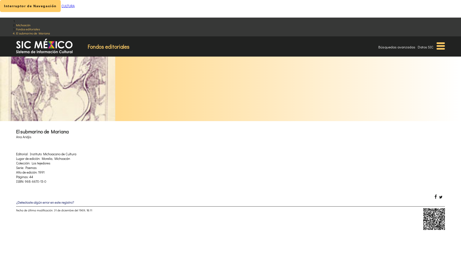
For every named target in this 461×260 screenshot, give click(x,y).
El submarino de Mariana (33, 33)
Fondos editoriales (28, 29)
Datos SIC (425, 47)
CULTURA (68, 6)
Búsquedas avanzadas (396, 47)
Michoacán (23, 25)
